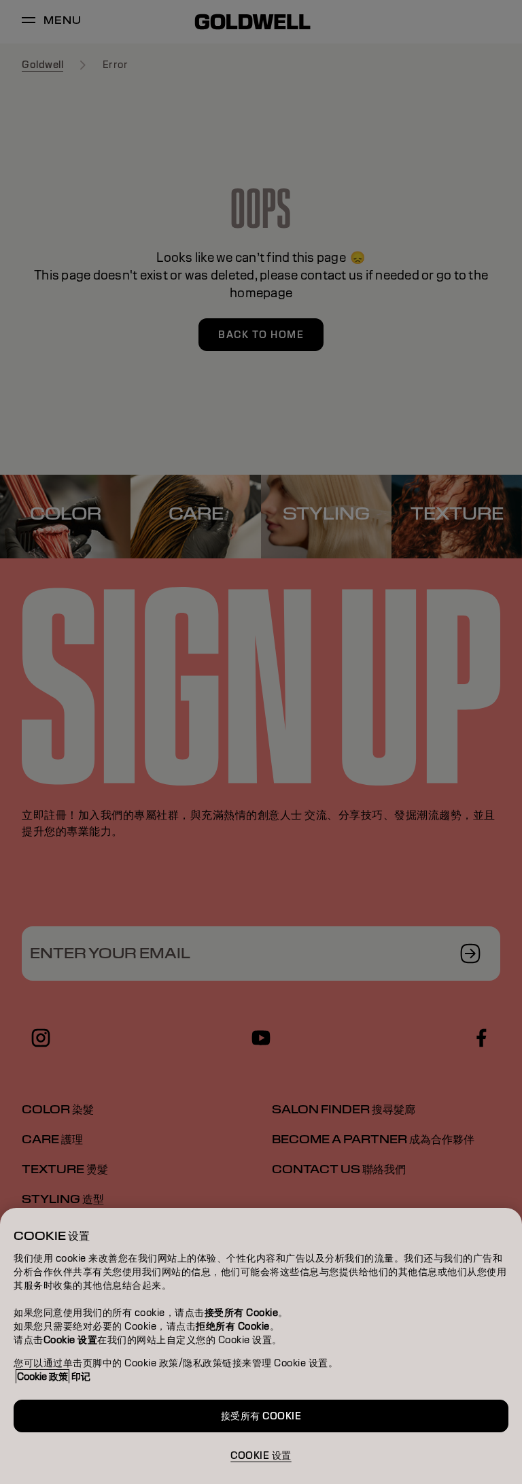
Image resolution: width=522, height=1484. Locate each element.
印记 (80, 1376)
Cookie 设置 (261, 1455)
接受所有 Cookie (261, 1416)
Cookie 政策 (42, 1376)
